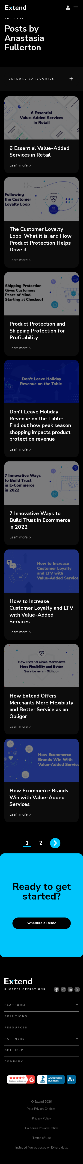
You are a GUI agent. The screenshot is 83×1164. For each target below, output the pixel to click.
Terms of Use (41, 1138)
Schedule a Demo (41, 923)
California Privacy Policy (41, 1128)
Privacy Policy (41, 1118)
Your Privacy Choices (41, 1109)
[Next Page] (55, 843)
